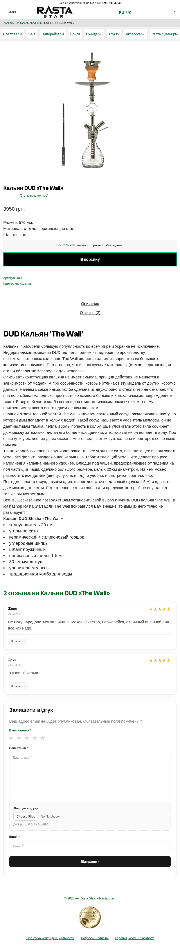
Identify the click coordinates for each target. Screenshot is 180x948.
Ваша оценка (20, 730)
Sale (32, 34)
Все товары (22, 23)
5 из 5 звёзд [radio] (42, 738)
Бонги (75, 34)
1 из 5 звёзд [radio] (10, 738)
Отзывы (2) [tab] (90, 312)
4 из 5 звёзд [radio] (34, 738)
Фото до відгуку (25, 808)
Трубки (114, 34)
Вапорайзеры (53, 34)
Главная (7, 23)
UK (128, 12)
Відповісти (18, 641)
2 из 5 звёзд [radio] (18, 738)
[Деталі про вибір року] (90, 917)
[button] (148, 54)
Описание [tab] (90, 303)
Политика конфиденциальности (50, 938)
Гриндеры (94, 34)
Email (14, 837)
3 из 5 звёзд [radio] (26, 738)
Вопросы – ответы (95, 938)
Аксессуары (135, 34)
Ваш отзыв (18, 748)
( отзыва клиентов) (34, 195)
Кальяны (36, 23)
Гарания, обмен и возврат (134, 938)
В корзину (90, 259)
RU (121, 12)
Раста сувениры (164, 34)
